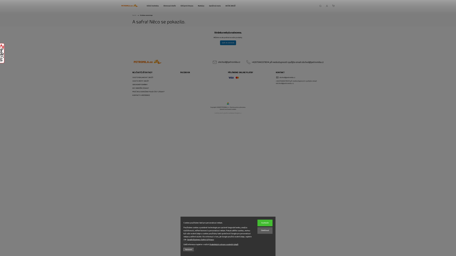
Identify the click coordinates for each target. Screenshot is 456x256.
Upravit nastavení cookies (228, 109)
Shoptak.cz (238, 113)
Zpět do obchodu (228, 43)
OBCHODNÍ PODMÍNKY (140, 84)
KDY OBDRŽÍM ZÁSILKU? (140, 88)
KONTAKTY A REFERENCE (141, 95)
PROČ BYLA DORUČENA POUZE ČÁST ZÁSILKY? (148, 92)
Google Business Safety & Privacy (200, 239)
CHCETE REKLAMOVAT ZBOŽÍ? (142, 77)
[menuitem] (153, 6)
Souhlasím (265, 223)
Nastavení (188, 249)
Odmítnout (265, 230)
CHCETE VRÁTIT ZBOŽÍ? (140, 81)
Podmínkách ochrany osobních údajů (223, 244)
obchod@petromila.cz (229, 62)
